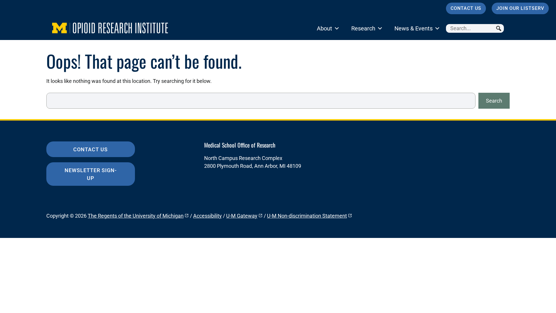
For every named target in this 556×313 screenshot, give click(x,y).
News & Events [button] (413, 28)
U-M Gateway (241, 216)
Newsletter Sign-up (91, 174)
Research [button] (363, 28)
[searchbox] (475, 28)
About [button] (324, 28)
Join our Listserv (520, 8)
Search (494, 101)
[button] (499, 28)
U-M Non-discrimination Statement (307, 216)
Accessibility (207, 216)
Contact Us (466, 8)
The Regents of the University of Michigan (136, 216)
